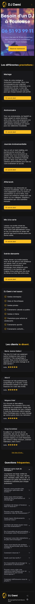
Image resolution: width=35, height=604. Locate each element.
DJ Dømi (6, 37)
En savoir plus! (11, 98)
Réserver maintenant (17, 49)
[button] (17, 469)
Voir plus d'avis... (17, 453)
